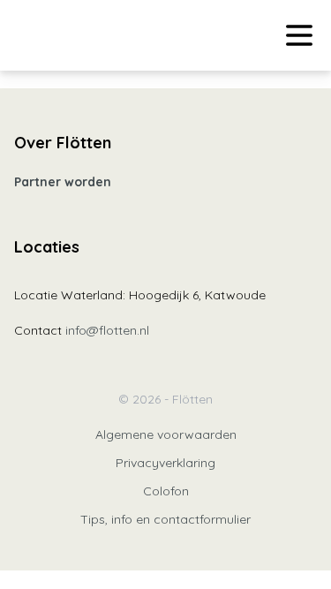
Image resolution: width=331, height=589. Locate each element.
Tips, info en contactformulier (165, 519)
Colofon (166, 491)
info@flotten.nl (107, 330)
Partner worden (62, 182)
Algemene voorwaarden (166, 434)
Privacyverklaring (165, 463)
